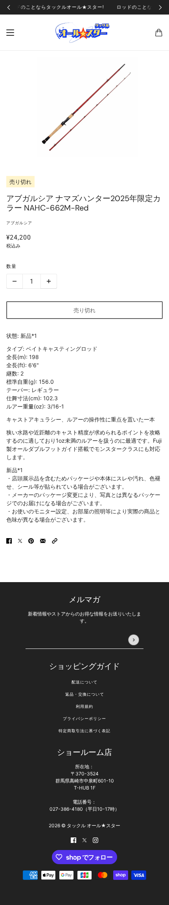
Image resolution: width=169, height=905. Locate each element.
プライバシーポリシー (84, 718)
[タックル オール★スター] (84, 32)
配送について (84, 682)
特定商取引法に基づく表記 (84, 731)
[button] (55, 540)
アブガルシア (19, 223)
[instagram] (95, 839)
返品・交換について (84, 694)
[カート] (159, 33)
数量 (11, 266)
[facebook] (73, 839)
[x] (84, 839)
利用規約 (84, 706)
